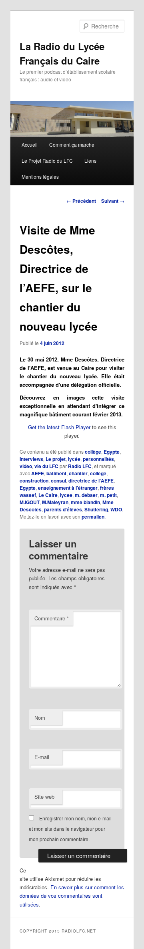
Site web (44, 796)
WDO (116, 509)
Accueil (30, 144)
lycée (74, 458)
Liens (90, 160)
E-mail (41, 757)
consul (58, 480)
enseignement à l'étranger (68, 487)
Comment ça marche (71, 144)
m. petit (108, 495)
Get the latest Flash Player (59, 427)
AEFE (37, 473)
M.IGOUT (30, 502)
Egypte (112, 451)
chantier (78, 473)
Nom (39, 717)
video (26, 466)
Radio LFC (80, 466)
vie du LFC (46, 466)
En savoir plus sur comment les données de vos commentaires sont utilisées (72, 895)
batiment (56, 473)
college (98, 473)
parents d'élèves (63, 509)
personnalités (98, 458)
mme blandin (85, 502)
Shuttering (96, 509)
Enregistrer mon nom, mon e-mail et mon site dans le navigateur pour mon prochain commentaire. (70, 829)
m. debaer (86, 495)
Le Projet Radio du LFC (47, 160)
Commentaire (51, 618)
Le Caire (48, 495)
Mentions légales (40, 176)
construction (34, 480)
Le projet (56, 458)
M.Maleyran (55, 502)
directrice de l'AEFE (91, 480)
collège (93, 451)
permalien (93, 516)
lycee (66, 495)
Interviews (31, 458)
